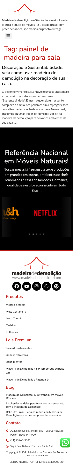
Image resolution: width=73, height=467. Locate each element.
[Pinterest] (56, 286)
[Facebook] (16, 286)
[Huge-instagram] (36, 286)
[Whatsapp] (46, 286)
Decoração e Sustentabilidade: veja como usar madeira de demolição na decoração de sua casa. (33, 75)
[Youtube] (26, 286)
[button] (6, 213)
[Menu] (8, 36)
